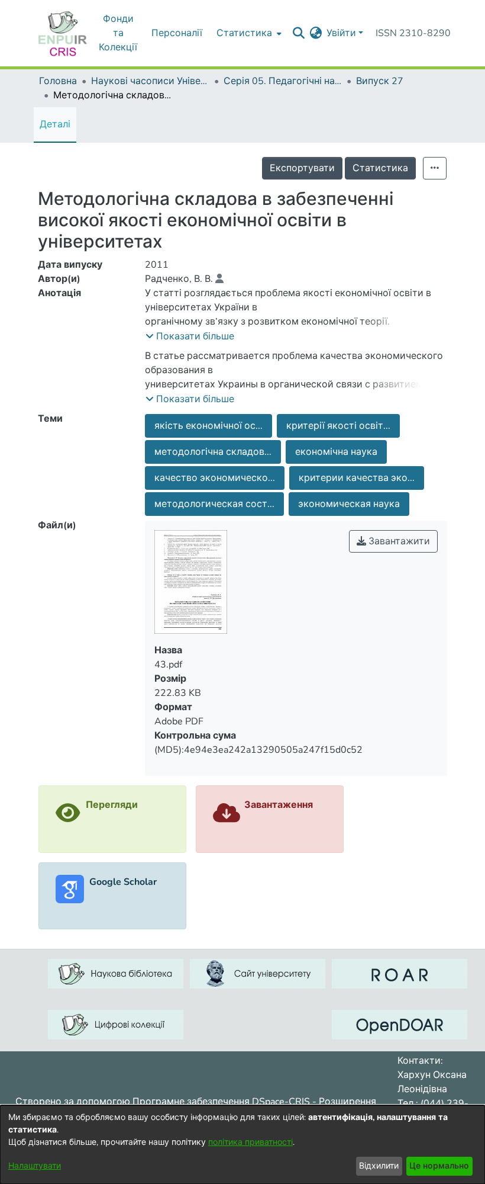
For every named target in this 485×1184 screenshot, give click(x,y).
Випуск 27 (379, 81)
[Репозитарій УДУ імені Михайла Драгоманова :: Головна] (62, 33)
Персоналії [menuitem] (176, 33)
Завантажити (398, 541)
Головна (58, 81)
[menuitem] (248, 33)
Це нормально (439, 1166)
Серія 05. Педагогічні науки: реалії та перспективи (283, 81)
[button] (190, 336)
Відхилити (379, 1166)
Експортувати (302, 168)
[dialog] (242, 1144)
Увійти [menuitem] (341, 33)
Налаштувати (34, 1166)
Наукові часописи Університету (150, 81)
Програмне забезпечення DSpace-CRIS (221, 1101)
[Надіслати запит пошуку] (298, 33)
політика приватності (250, 1142)
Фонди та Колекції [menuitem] (118, 33)
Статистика (380, 168)
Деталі (55, 124)
